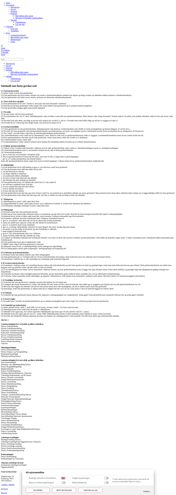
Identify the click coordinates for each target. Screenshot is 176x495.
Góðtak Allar (90, 490)
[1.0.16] (146, 491)
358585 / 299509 (7, 485)
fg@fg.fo (4, 489)
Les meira (38, 490)
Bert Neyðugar (64, 490)
